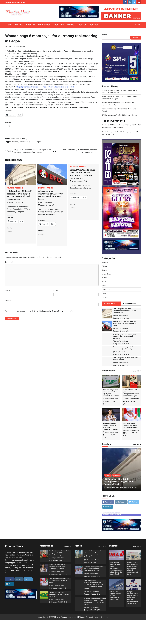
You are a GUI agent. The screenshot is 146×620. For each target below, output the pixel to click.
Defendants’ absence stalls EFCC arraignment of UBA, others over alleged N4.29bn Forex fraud (116, 568)
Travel (104, 293)
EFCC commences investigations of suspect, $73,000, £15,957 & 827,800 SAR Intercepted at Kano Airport (93, 584)
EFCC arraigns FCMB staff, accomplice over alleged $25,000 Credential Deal (19, 194)
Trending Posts (130, 303)
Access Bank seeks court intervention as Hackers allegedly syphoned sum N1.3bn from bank (92, 554)
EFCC (32, 142)
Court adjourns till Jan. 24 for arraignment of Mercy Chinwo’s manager (131, 393)
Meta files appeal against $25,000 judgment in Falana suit (115, 596)
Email (56, 290)
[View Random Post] (135, 24)
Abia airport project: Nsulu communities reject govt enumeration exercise (111, 393)
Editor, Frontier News (16, 46)
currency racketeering (21, 142)
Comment (9, 262)
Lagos (38, 142)
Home (9, 25)
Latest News (106, 274)
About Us (81, 25)
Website (8, 301)
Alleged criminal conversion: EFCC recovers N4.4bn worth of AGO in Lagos (50, 195)
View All (136, 371)
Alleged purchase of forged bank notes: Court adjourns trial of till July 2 (45, 87)
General (104, 270)
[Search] (139, 24)
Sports (70, 25)
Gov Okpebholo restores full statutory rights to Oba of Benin (131, 425)
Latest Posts (110, 303)
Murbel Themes (101, 617)
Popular (104, 281)
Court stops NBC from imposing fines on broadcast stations (59, 594)
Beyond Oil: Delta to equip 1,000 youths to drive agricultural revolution (82, 172)
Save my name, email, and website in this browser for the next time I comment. (40, 311)
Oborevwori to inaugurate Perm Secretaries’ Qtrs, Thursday (124, 348)
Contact (94, 25)
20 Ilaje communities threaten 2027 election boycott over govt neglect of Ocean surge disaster (95, 601)
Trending (23, 138)
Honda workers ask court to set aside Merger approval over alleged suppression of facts (132, 568)
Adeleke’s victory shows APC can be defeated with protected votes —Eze (94, 569)
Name (8, 290)
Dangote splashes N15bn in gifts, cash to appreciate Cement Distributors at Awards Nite (133, 598)
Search (104, 34)
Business (30, 25)
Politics (19, 25)
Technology (44, 25)
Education (59, 25)
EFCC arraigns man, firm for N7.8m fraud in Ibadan (119, 115)
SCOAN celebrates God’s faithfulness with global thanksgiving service (110, 426)
